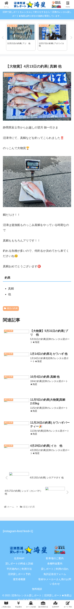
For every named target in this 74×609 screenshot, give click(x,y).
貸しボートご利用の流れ (55, 568)
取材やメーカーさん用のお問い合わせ (54, 581)
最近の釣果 (12, 308)
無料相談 (37, 588)
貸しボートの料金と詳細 (19, 563)
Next (71, 37)
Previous (2, 37)
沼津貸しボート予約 (19, 574)
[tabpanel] (21, 37)
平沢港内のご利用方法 (19, 568)
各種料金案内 (54, 563)
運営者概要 (19, 579)
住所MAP (19, 558)
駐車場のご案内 (55, 558)
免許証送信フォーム (54, 574)
